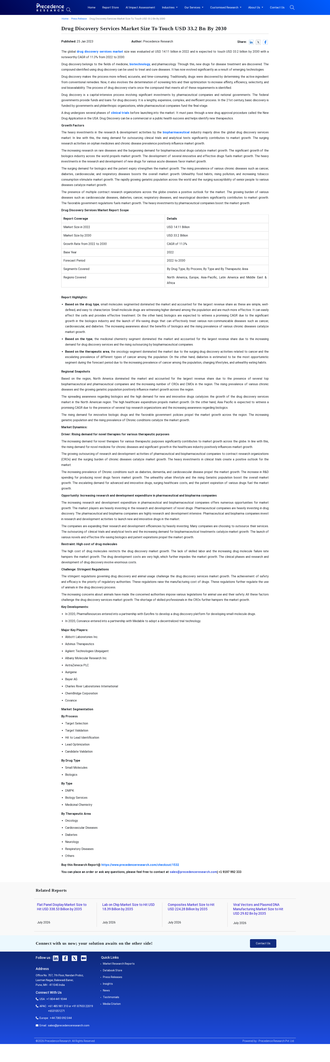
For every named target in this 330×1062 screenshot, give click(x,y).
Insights (108, 983)
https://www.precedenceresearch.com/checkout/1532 (140, 865)
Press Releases (112, 977)
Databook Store (112, 970)
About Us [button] (254, 7)
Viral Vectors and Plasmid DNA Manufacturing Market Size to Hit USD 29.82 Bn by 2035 (258, 909)
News (106, 990)
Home (91, 7)
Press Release (79, 18)
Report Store (110, 7)
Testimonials (111, 997)
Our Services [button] (192, 7)
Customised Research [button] (224, 7)
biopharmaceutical (176, 132)
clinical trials (120, 113)
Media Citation (112, 1003)
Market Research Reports (119, 963)
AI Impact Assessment (140, 7)
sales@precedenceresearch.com (68, 1025)
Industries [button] (168, 7)
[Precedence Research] (50, 7)
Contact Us (277, 7)
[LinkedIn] (251, 42)
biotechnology (139, 64)
